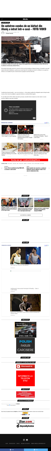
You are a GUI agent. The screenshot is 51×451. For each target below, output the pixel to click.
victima (42, 163)
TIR (33, 163)
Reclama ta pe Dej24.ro (25, 443)
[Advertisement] (25, 9)
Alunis (14, 163)
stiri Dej (29, 163)
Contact (18, 443)
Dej (18, 163)
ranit (25, 163)
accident (10, 163)
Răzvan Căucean (9, 33)
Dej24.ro (21, 163)
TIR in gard (37, 163)
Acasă (7, 443)
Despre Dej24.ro (12, 443)
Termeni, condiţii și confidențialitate (38, 443)
